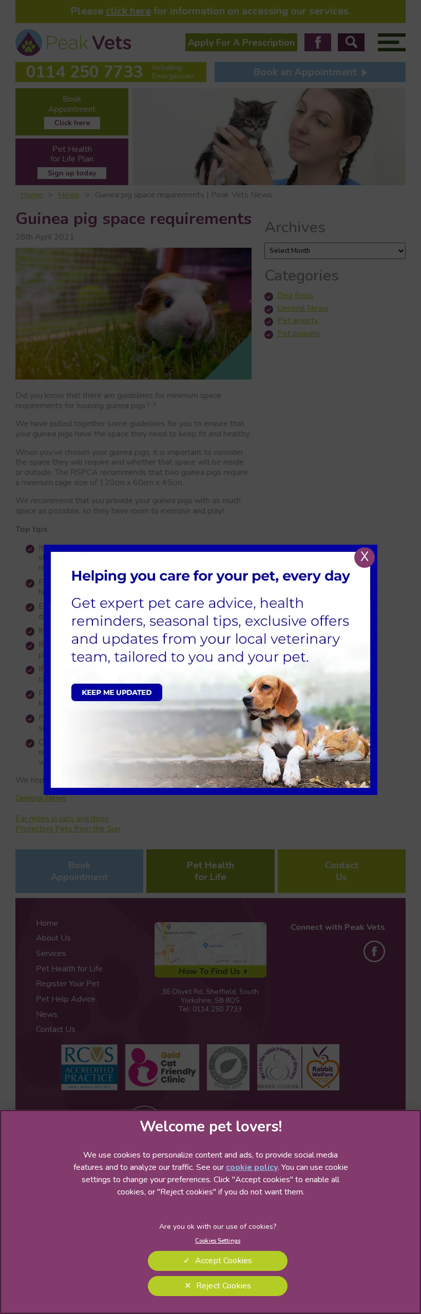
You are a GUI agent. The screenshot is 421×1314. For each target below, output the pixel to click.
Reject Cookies (223, 1285)
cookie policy (252, 1167)
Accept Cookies (223, 1260)
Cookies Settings (217, 1241)
